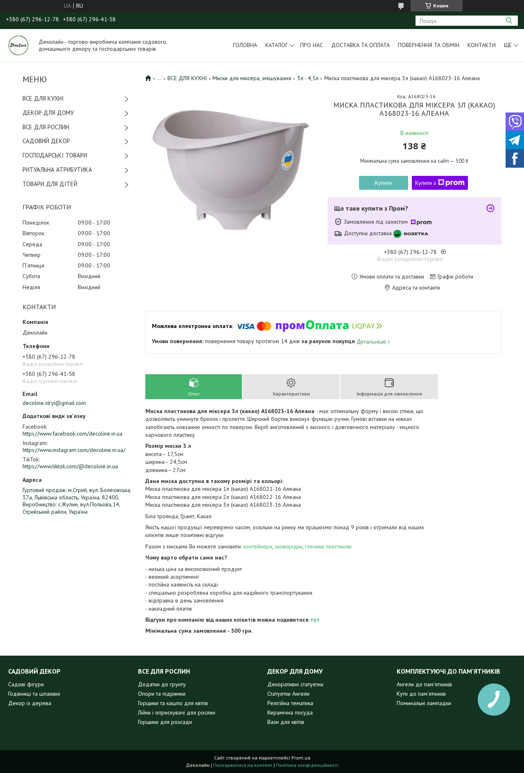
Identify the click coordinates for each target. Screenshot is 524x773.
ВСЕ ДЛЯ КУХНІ (43, 98)
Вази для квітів (285, 722)
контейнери (257, 546)
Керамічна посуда (290, 712)
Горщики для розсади (165, 722)
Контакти (482, 45)
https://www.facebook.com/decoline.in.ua (72, 433)
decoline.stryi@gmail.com (54, 403)
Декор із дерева (29, 703)
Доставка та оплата (360, 45)
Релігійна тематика (290, 703)
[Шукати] (508, 21)
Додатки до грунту (162, 684)
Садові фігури (26, 684)
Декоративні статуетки (295, 684)
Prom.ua (300, 758)
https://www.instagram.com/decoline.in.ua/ (74, 450)
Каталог (276, 45)
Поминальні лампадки (424, 703)
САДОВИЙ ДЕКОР (46, 141)
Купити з (425, 183)
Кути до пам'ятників (421, 693)
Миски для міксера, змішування (251, 78)
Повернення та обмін (428, 45)
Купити (383, 183)
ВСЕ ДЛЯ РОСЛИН (46, 127)
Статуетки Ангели (288, 693)
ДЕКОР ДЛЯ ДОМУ (48, 113)
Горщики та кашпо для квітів (173, 703)
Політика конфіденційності (307, 765)
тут (315, 619)
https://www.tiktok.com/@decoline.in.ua (70, 466)
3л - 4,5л (307, 78)
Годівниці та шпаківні (34, 693)
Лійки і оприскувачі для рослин (176, 712)
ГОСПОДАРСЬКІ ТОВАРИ (55, 155)
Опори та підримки (161, 693)
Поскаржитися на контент (242, 765)
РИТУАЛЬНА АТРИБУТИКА (57, 169)
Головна (245, 45)
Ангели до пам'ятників (424, 684)
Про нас (311, 45)
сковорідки (289, 546)
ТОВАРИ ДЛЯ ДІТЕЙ (50, 184)
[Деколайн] (18, 45)
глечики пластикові (328, 546)
